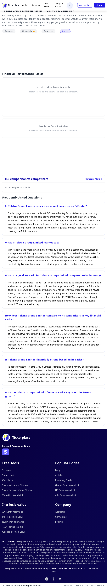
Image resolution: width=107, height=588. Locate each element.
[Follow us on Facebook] (46, 579)
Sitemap (68, 585)
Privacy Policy (97, 585)
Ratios (65, 31)
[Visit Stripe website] (5, 451)
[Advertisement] (53, 52)
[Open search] (70, 5)
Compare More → (93, 179)
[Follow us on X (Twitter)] (60, 579)
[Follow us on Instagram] (53, 579)
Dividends (48, 31)
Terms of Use (81, 585)
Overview (8, 31)
